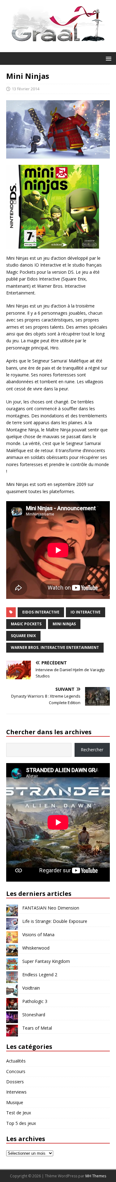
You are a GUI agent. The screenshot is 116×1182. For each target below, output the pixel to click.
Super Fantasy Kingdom (46, 961)
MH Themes (95, 1176)
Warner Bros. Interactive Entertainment (55, 647)
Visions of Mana (38, 934)
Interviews (16, 1092)
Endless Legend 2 (39, 975)
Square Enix (23, 635)
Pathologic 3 (34, 1001)
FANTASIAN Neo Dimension (50, 908)
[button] (107, 58)
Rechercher (92, 750)
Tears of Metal (37, 1028)
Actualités (16, 1061)
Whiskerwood (35, 948)
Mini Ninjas (64, 624)
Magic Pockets (26, 624)
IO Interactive (86, 612)
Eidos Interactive (40, 612)
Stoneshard (33, 1015)
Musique (14, 1102)
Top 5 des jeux (21, 1123)
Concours (15, 1071)
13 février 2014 (25, 89)
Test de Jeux (18, 1113)
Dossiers (15, 1082)
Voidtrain (31, 988)
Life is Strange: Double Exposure (54, 921)
